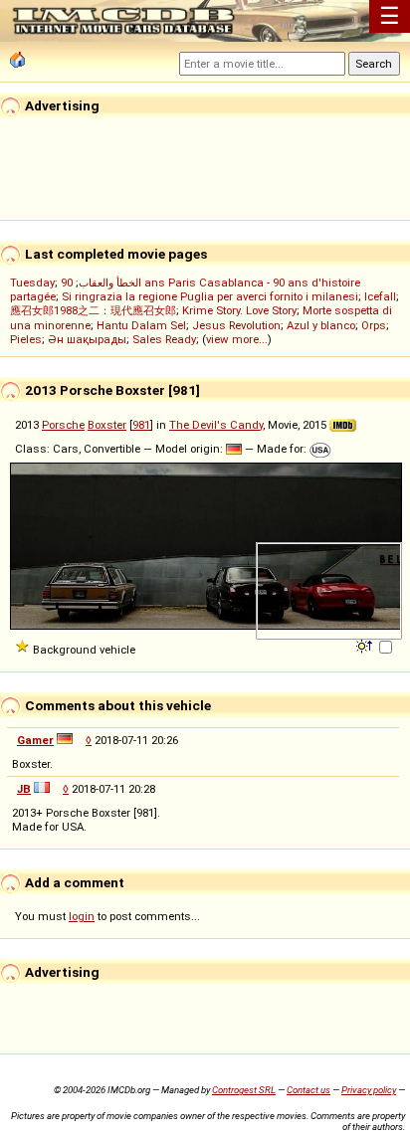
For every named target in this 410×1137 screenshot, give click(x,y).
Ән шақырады (87, 339)
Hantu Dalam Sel (141, 325)
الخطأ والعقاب (110, 282)
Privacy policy (368, 1089)
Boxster (107, 425)
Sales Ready (164, 339)
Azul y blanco (321, 325)
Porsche (63, 425)
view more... (237, 339)
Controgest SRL (244, 1089)
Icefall (380, 296)
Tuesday (32, 282)
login (82, 916)
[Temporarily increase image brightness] (365, 645)
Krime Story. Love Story (239, 310)
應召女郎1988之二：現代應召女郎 (93, 310)
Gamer (35, 740)
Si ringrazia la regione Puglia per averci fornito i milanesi (210, 296)
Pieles (26, 339)
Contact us (308, 1089)
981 (141, 425)
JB (24, 789)
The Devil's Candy (216, 425)
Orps (373, 325)
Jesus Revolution (236, 325)
